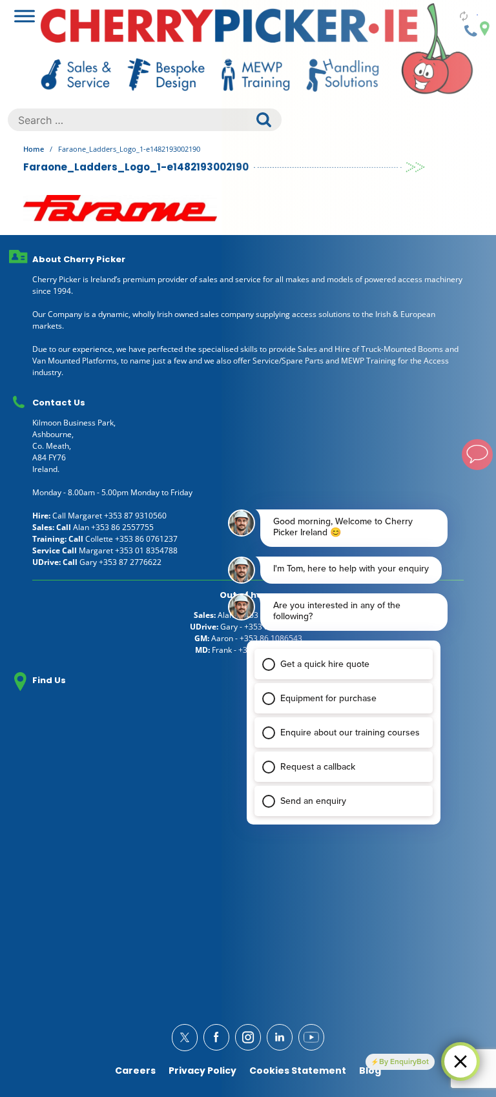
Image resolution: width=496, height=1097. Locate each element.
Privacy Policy (202, 1070)
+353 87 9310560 (135, 515)
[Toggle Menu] (24, 16)
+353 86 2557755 (122, 527)
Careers (135, 1070)
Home (33, 149)
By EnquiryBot (404, 1061)
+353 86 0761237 (146, 538)
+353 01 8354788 (146, 550)
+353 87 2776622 (130, 562)
